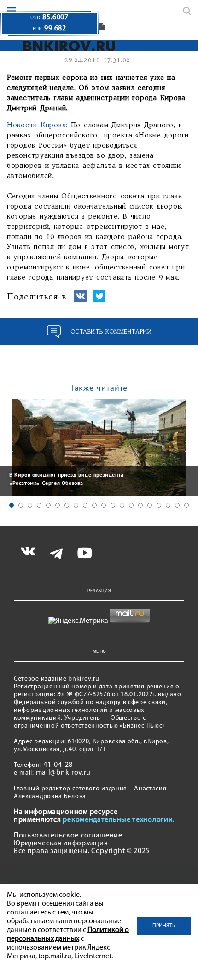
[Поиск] (187, 11)
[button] (11, 505)
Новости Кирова (36, 125)
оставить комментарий (111, 332)
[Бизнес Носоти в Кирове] (69, 46)
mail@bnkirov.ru (63, 773)
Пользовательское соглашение (68, 835)
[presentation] (9, 446)
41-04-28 (58, 765)
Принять (163, 926)
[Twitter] (99, 300)
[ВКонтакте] (80, 300)
